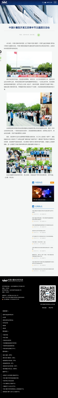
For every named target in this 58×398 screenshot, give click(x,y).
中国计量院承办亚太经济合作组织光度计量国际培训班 (43, 269)
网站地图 (44, 307)
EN (51, 2)
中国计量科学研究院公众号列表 (47, 304)
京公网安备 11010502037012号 (11, 299)
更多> (52, 182)
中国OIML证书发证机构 (8, 380)
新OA (48, 2)
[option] (43, 194)
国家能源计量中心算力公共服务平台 (11, 391)
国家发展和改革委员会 (8, 320)
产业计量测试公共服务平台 (9, 383)
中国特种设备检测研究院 (8, 345)
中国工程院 (5, 337)
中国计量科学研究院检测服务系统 (11, 378)
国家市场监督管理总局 (8, 314)
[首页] (29, 2)
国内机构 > (6, 331)
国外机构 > (6, 351)
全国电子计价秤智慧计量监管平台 (11, 375)
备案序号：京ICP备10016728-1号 (10, 295)
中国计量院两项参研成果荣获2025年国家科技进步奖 (42, 225)
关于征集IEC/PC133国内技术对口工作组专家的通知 (42, 236)
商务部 (4, 328)
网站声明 (51, 307)
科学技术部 (5, 323)
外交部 (4, 317)
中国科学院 (5, 335)
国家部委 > (6, 311)
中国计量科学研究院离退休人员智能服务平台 (13, 389)
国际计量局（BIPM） (8, 355)
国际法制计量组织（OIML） (9, 357)
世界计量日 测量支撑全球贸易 (39, 199)
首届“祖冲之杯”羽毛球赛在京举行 (38, 230)
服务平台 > (6, 371)
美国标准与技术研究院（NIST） (10, 366)
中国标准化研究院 (7, 340)
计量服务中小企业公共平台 (9, 386)
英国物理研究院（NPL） (8, 363)
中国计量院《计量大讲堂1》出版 (38, 242)
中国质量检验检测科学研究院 (9, 343)
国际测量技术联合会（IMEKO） (10, 368)
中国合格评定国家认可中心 (9, 348)
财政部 (4, 325)
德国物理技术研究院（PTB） (9, 360)
